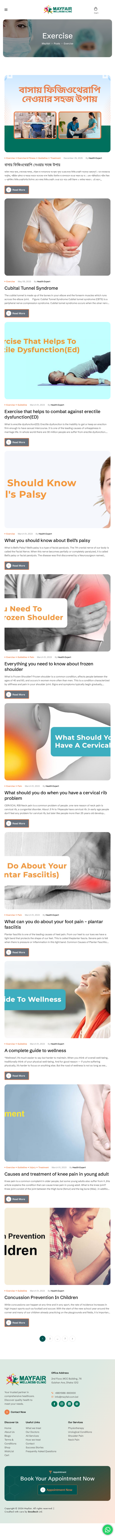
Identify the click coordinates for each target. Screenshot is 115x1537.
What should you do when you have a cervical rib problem (55, 795)
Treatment (55, 158)
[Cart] (96, 9)
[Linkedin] (69, 1404)
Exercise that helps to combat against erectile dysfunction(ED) (52, 414)
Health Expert (95, 158)
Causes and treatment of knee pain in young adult (56, 1174)
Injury (33, 1167)
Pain (32, 657)
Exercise (10, 158)
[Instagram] (62, 1404)
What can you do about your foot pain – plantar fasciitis (53, 924)
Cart (96, 13)
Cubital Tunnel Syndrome (31, 288)
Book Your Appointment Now (57, 1478)
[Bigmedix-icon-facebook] (54, 1404)
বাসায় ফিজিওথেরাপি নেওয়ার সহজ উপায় (32, 164)
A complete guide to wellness (35, 1050)
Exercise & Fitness (26, 158)
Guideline (43, 158)
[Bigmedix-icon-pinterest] (77, 1404)
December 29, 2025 (73, 158)
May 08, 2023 (24, 281)
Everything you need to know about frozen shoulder (48, 666)
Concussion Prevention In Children (41, 1297)
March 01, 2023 (37, 405)
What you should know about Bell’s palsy (47, 540)
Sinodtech (33, 1511)
